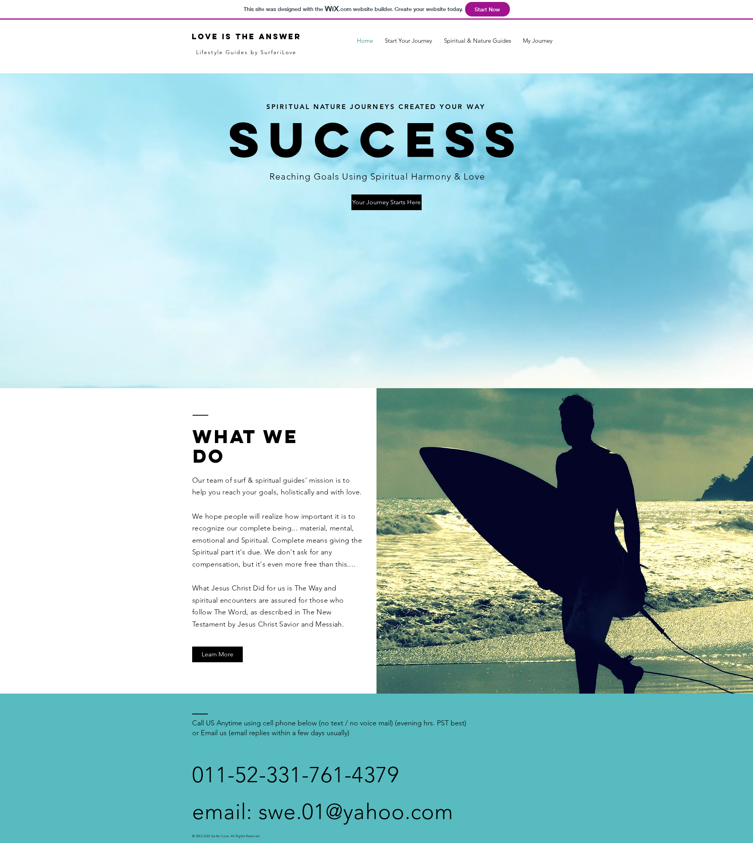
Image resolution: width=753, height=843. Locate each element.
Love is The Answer (246, 36)
